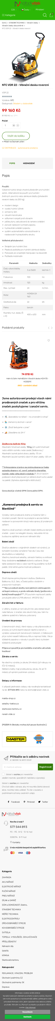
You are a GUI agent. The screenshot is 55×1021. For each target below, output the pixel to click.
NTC (12, 100)
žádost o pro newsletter (19, 774)
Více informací (30, 1007)
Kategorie (10, 15)
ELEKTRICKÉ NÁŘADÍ (11, 886)
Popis (12, 163)
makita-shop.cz (8, 698)
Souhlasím (27, 1017)
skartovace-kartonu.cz (11, 709)
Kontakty (16, 842)
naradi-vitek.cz (8, 714)
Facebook (15, 802)
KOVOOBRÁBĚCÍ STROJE (13, 928)
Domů (4, 23)
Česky (26, 10)
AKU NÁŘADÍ (7, 882)
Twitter (45, 802)
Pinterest (31, 802)
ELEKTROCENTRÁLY (11, 918)
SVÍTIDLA (6, 932)
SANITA (5, 951)
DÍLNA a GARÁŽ (9, 900)
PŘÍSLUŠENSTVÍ (9, 941)
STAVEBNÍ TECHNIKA (16, 23)
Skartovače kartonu (10, 960)
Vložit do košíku (16, 135)
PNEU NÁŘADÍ (8, 896)
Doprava (5, 987)
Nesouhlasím (27, 1012)
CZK (13, 10)
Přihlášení (40, 9)
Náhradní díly (7, 946)
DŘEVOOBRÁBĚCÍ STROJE (14, 923)
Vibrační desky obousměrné (12, 26)
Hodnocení (29, 163)
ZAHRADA (6, 877)
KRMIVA (5, 955)
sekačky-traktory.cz (10, 703)
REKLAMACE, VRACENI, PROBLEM (17, 973)
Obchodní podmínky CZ (12, 978)
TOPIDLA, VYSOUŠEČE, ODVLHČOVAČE (19, 937)
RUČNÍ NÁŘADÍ (8, 891)
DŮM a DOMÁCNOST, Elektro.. (15, 905)
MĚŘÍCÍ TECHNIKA (10, 914)
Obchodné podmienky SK (13, 982)
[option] (27, 365)
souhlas (17, 774)
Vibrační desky (32, 23)
